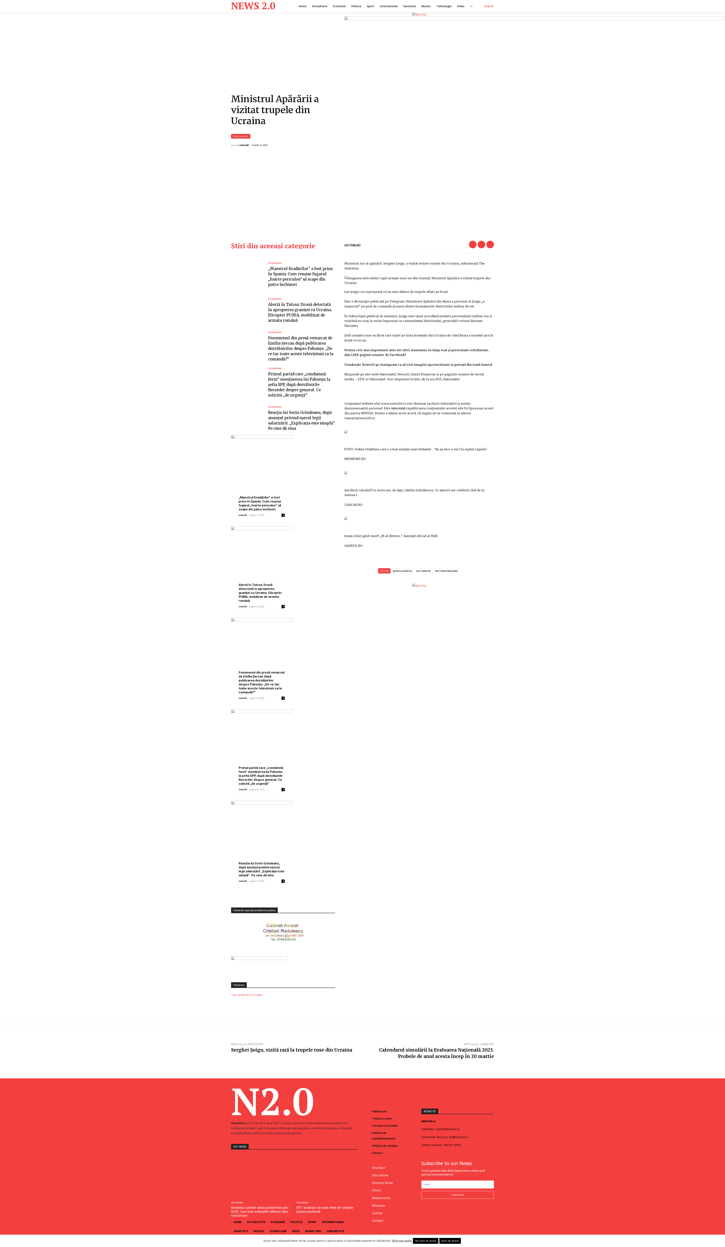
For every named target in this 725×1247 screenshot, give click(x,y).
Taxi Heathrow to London (247, 995)
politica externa (402, 571)
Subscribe (457, 1194)
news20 (244, 145)
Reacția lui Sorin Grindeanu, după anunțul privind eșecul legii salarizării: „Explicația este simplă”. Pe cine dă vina (261, 869)
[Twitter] (481, 244)
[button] (489, 6)
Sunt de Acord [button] (450, 1240)
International (240, 136)
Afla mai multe (402, 1240)
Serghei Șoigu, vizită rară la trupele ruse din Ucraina (291, 1050)
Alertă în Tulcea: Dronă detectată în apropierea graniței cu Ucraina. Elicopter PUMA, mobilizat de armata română (260, 593)
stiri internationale (446, 571)
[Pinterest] (490, 244)
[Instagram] (433, 1211)
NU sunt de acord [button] (425, 1240)
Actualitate (275, 263)
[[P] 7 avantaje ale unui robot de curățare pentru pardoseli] (327, 1176)
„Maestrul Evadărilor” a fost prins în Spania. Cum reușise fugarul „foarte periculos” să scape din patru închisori (260, 503)
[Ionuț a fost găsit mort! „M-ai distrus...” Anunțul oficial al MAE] (419, 518)
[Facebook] (473, 244)
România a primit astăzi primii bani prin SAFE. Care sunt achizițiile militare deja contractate (259, 1211)
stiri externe (423, 571)
